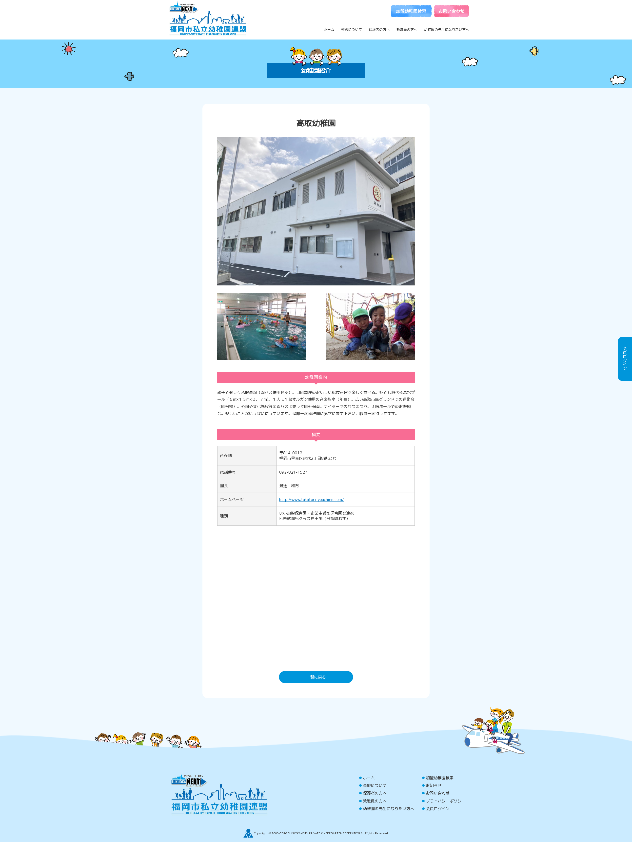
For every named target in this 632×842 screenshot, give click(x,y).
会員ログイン (438, 808)
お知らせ (434, 785)
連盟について (351, 29)
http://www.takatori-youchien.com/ (311, 499)
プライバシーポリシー (445, 801)
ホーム (329, 29)
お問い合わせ (438, 793)
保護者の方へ (379, 29)
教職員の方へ (406, 29)
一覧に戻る (316, 677)
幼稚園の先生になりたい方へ (446, 29)
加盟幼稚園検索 (440, 778)
